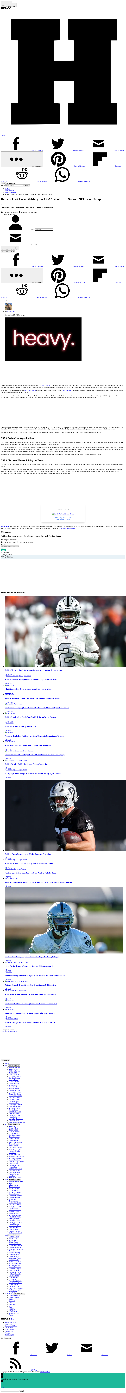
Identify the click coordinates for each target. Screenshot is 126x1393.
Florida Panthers (14, 1256)
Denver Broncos (14, 1083)
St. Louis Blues (13, 1279)
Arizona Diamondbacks (16, 1181)
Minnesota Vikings (14, 1103)
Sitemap (7, 1333)
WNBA (11, 1308)
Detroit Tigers (13, 1199)
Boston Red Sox (14, 1188)
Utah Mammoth (14, 1284)
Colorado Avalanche (15, 1247)
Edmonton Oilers (14, 1254)
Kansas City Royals (15, 1203)
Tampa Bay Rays (14, 1227)
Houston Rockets (14, 1144)
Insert (21, 1391)
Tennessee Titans (14, 1120)
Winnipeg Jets (13, 1292)
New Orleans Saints (15, 1106)
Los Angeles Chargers (15, 1096)
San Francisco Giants (15, 1222)
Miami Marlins (13, 1208)
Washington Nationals (15, 1233)
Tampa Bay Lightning (15, 1281)
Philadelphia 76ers (14, 1165)
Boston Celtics (13, 1128)
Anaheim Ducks (14, 1237)
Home (7, 1063)
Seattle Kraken (13, 1277)
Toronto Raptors (14, 1174)
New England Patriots (15, 1104)
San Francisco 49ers (15, 1115)
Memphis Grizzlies (14, 1151)
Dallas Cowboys (14, 1081)
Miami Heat (12, 1153)
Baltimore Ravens (14, 1071)
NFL (6, 1065)
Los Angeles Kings (15, 1258)
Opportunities (9, 1327)
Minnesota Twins (14, 1211)
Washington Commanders (17, 1122)
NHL (6, 1235)
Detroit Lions (13, 1085)
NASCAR (12, 1304)
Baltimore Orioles (14, 1187)
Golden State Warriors (15, 1142)
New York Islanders (15, 1267)
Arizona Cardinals (14, 1067)
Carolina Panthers (14, 1074)
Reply (3, 1387)
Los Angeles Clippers (15, 1147)
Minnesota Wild (14, 1260)
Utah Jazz (12, 1176)
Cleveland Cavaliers (15, 1135)
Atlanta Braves (13, 1185)
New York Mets (14, 1213)
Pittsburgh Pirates (14, 1219)
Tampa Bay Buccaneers (16, 1119)
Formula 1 (12, 1301)
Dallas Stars (12, 1251)
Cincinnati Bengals (14, 1076)
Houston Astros (13, 1201)
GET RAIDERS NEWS (8, 251)
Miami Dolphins (14, 1101)
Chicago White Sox (15, 1192)
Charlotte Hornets (14, 1131)
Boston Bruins (13, 1238)
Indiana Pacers (13, 1146)
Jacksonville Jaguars (15, 1092)
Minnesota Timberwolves (16, 1156)
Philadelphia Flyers (15, 1272)
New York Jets (13, 1110)
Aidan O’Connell (66, 391)
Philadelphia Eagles (15, 1112)
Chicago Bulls (13, 1133)
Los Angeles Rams (14, 1097)
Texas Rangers (13, 1229)
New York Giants (14, 1108)
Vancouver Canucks (15, 1286)
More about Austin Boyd (67, 528)
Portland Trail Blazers (15, 1169)
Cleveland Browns (14, 1078)
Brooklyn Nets (13, 1130)
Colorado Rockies (14, 1197)
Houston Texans (14, 1089)
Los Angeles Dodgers (15, 1206)
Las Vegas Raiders (30, 391)
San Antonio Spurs (14, 1172)
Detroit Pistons (13, 1140)
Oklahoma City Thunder (16, 1162)
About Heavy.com (10, 1322)
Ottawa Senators (14, 1270)
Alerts (3, 183)
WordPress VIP (45, 1372)
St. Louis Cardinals (15, 1226)
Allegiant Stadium (44, 385)
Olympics (12, 1310)
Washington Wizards (15, 1177)
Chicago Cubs (13, 1190)
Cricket (11, 1299)
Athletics (11, 1183)
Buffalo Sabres (13, 1240)
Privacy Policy (9, 1329)
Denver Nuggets (14, 1138)
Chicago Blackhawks (15, 1245)
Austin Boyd (11, 311)
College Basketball (14, 1295)
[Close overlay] (1, 204)
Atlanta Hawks (13, 1126)
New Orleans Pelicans (15, 1158)
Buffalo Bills (13, 1073)
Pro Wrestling (13, 1311)
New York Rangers (15, 1268)
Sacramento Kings (14, 1170)
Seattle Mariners (14, 1224)
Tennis (11, 1315)
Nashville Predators (15, 1263)
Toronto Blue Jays (14, 1231)
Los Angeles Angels (15, 1204)
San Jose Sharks (14, 1276)
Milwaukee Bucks (14, 1154)
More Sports (8, 1293)
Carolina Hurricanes (15, 1244)
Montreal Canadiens (15, 1261)
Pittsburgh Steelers (14, 1113)
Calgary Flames (13, 1242)
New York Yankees (15, 1215)
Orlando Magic (13, 1163)
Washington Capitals (15, 1290)
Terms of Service (10, 1331)
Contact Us (8, 1324)
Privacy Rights (9, 1335)
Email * (33, 245)
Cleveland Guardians (15, 1195)
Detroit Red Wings (14, 1253)
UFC (10, 1306)
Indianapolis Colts (14, 1090)
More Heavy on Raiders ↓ (9, 1031)
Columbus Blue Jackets (16, 1249)
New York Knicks (14, 1160)
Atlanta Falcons (13, 1069)
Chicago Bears (13, 1080)
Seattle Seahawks (14, 1117)
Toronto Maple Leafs (15, 1283)
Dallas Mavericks (14, 1137)
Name (32, 229)
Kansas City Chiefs (15, 1094)
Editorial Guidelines (11, 1326)
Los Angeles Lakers (15, 1149)
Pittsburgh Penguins (15, 1274)
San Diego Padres (14, 1220)
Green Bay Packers (15, 1087)
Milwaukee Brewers (15, 1210)
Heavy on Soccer (14, 1313)
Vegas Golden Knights (16, 1288)
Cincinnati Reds (14, 1194)
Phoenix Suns (13, 1167)
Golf (10, 1302)
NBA (6, 1124)
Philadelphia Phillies (15, 1217)
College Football (14, 1297)
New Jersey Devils (14, 1265)
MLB (6, 1179)
